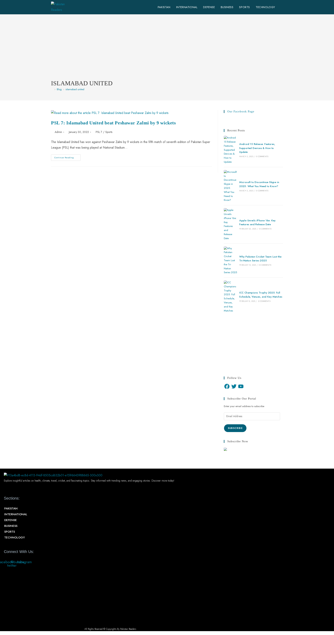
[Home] (52, 89)
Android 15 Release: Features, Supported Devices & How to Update (257, 148)
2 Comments (264, 301)
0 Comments (262, 156)
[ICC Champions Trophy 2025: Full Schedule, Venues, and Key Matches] (230, 297)
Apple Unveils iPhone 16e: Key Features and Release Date (257, 222)
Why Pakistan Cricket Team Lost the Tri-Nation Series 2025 (260, 259)
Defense (10, 520)
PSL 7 (99, 132)
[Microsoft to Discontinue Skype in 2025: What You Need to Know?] (230, 186)
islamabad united (75, 89)
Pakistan (11, 508)
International (15, 514)
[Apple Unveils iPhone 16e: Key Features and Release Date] (230, 224)
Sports (108, 132)
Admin (58, 132)
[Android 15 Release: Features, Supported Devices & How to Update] (230, 150)
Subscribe (235, 428)
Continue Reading (67, 158)
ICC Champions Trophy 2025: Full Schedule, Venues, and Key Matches (260, 295)
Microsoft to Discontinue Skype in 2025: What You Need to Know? (259, 184)
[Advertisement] (167, 50)
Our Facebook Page (240, 111)
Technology (14, 537)
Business (10, 526)
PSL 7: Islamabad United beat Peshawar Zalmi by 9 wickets (113, 122)
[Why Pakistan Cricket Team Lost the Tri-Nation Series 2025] (230, 260)
